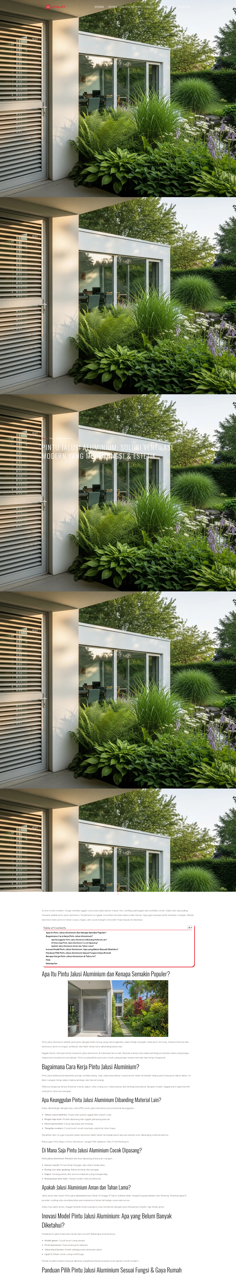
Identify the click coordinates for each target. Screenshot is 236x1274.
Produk (149, 6)
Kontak (170, 6)
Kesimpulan (51, 963)
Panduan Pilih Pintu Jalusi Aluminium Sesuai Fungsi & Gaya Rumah (78, 953)
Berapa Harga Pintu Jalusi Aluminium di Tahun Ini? (71, 956)
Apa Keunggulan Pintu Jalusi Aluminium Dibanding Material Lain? (79, 939)
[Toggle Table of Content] (188, 927)
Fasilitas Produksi (131, 6)
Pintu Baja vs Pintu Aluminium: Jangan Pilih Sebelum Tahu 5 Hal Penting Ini (91, 1141)
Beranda (99, 6)
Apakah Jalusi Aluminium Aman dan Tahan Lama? (72, 946)
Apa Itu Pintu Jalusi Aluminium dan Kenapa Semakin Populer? (76, 932)
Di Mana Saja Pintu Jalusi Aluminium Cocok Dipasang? (74, 943)
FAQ (48, 960)
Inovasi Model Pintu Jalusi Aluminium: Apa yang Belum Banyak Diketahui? (82, 949)
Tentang (112, 6)
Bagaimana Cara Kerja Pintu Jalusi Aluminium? (69, 936)
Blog (160, 6)
